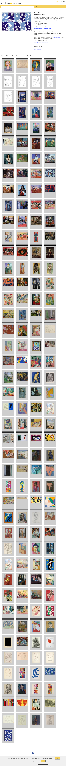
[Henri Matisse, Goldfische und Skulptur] (22, 413)
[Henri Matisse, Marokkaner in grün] (8, 273)
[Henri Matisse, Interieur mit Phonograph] (36, 335)
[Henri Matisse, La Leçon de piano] (8, 458)
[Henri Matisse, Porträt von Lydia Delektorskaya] (36, 70)
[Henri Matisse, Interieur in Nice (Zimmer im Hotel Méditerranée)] (22, 429)
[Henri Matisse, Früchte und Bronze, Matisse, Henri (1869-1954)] (50, 99)
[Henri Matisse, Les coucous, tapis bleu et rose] (36, 351)
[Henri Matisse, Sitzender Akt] (36, 616)
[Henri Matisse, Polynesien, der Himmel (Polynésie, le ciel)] (50, 674)
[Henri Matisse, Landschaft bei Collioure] (22, 302)
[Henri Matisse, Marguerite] (50, 631)
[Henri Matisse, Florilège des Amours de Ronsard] (22, 659)
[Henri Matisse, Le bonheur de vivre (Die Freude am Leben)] (8, 504)
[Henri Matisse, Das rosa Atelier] (36, 99)
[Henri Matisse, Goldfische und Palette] (36, 288)
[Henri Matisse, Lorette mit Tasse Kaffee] (22, 471)
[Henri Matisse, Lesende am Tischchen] (50, 366)
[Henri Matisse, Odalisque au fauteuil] (22, 645)
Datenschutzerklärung (43, 764)
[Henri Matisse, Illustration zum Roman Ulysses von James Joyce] (8, 553)
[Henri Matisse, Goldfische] (36, 583)
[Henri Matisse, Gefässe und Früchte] (22, 146)
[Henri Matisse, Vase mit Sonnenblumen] (36, 257)
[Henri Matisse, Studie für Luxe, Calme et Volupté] (8, 317)
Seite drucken (47, 28)
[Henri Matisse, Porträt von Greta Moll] (36, 709)
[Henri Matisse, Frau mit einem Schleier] (22, 335)
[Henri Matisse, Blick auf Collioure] (36, 177)
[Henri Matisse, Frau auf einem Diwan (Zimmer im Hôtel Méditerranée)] (8, 614)
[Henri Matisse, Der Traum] (50, 475)
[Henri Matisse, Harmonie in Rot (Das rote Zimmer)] (8, 115)
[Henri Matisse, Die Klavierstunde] (50, 320)
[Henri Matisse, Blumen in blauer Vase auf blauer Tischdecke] (36, 133)
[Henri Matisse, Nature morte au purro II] (22, 598)
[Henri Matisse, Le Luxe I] (36, 569)
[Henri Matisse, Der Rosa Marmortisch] (50, 491)
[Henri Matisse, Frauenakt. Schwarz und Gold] (36, 273)
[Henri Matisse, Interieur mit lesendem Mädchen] (50, 288)
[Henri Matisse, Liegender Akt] (22, 67)
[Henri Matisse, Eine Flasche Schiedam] (8, 133)
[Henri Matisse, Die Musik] (22, 129)
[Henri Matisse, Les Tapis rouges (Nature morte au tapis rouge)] (50, 535)
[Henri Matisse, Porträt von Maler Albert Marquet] (22, 694)
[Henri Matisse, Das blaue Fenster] (22, 320)
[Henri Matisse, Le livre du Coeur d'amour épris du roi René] (50, 647)
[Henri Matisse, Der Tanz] (50, 191)
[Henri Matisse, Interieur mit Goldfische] (50, 553)
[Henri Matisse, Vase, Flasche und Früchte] (50, 239)
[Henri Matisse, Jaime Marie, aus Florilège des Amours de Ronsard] (8, 662)
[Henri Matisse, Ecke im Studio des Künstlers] (50, 117)
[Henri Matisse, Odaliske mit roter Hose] (8, 364)
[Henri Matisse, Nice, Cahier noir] (8, 442)
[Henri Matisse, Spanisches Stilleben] (8, 255)
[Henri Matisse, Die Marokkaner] (36, 316)
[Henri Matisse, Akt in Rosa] (8, 285)
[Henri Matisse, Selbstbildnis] (36, 460)
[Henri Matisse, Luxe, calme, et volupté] (22, 567)
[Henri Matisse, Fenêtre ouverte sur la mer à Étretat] (50, 429)
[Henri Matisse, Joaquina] (36, 491)
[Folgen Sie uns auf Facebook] (33, 753)
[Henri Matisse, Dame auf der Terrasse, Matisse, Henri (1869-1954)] (22, 239)
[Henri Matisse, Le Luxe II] (22, 553)
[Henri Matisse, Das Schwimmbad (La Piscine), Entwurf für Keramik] (22, 498)
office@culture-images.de (41, 42)
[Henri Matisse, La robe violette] (8, 351)
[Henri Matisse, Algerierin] (36, 538)
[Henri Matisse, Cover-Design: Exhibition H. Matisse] (8, 706)
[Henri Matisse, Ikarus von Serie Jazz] (8, 409)
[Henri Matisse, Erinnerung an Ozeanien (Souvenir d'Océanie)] (50, 507)
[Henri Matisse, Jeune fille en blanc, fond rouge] (36, 631)
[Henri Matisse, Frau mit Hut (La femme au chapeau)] (8, 429)
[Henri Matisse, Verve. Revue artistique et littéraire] (22, 678)
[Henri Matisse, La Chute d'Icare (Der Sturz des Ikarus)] (50, 569)
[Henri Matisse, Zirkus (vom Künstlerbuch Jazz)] (22, 363)
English (63, 1)
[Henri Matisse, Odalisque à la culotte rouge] (50, 519)
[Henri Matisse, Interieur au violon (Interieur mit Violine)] (22, 584)
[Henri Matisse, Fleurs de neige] (36, 694)
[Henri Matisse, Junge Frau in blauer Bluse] (8, 70)
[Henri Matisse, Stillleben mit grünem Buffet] (36, 473)
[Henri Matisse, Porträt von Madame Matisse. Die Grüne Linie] (36, 553)
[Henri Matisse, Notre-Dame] (50, 413)
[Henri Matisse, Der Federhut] (50, 725)
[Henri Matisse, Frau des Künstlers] (8, 210)
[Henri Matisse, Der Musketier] (36, 725)
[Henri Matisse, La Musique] (36, 366)
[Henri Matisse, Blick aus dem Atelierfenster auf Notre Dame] (22, 397)
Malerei (39, 49)
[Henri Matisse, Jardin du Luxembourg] (22, 176)
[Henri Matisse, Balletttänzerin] (50, 70)
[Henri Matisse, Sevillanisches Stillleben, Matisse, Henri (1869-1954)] (36, 208)
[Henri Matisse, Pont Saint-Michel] (22, 458)
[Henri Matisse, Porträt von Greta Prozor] (50, 460)
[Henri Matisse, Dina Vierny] (50, 333)
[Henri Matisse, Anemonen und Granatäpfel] (36, 426)
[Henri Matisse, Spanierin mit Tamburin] (22, 195)
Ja (57, 758)
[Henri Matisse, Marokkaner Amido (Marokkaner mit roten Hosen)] (22, 273)
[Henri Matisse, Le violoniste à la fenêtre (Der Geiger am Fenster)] (22, 538)
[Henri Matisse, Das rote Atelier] (8, 333)
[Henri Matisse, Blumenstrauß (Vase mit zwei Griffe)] (22, 226)
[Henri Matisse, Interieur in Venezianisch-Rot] (8, 584)
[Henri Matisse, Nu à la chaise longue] (50, 347)
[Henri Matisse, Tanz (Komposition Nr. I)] (8, 628)
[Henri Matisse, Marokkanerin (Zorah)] (36, 242)
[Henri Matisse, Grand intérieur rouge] (8, 538)
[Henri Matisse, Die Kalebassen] (36, 395)
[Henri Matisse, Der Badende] (36, 382)
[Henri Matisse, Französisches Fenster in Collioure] (8, 475)
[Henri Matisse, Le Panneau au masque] (8, 491)
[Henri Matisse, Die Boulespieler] (50, 146)
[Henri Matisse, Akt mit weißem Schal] (50, 600)
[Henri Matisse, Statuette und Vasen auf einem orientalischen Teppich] (50, 131)
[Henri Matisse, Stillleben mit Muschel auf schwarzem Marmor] (8, 223)
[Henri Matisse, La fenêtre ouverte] (22, 351)
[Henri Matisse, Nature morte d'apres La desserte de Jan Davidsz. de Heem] (36, 411)
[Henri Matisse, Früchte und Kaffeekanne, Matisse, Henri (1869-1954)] (36, 224)
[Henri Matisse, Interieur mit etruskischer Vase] (22, 286)
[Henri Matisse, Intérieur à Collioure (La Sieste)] (8, 396)
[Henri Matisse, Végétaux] (50, 694)
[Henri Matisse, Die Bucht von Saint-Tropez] (50, 584)
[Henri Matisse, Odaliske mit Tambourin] (36, 304)
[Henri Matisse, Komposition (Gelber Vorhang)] (50, 397)
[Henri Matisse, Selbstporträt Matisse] (8, 86)
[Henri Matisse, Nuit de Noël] (22, 491)
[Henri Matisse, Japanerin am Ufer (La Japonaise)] (8, 304)
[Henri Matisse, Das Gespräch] (22, 208)
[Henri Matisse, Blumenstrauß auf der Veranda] (8, 242)
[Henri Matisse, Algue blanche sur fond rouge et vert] (50, 616)
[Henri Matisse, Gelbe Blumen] (22, 380)
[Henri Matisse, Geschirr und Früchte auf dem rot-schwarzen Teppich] (22, 255)
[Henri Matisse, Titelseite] (8, 740)
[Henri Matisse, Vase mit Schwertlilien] (50, 226)
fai (35, 49)
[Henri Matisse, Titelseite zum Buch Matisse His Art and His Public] (36, 503)
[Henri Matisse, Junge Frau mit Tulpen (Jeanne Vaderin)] (36, 164)
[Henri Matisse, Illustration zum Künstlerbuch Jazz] (22, 440)
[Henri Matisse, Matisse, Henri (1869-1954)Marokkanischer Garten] (50, 304)
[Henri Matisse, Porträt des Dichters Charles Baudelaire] (22, 86)
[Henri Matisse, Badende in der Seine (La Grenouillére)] (8, 145)
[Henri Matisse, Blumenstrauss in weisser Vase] (50, 257)
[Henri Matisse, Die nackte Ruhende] (50, 706)
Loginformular (56, 37)
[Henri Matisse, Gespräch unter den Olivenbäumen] (8, 382)
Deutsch (57, 1)
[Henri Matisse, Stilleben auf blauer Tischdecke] (50, 177)
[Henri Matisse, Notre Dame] (8, 569)
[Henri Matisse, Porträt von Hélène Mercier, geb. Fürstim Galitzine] (36, 647)
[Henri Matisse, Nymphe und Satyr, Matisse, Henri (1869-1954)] (22, 161)
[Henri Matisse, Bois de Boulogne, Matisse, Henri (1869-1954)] (8, 177)
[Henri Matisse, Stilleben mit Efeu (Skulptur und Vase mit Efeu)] (22, 614)
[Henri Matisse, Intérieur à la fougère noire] (8, 600)
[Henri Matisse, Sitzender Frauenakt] (50, 273)
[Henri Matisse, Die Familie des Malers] (8, 192)
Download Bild (38, 28)
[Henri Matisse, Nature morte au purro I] (36, 598)
